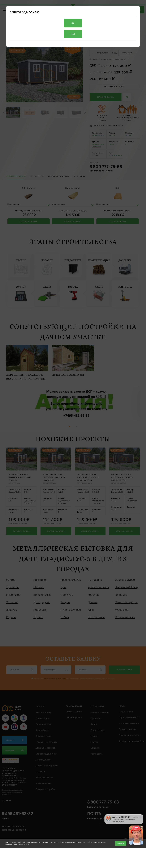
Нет (73, 33)
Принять (120, 843)
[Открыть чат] (136, 835)
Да (73, 23)
